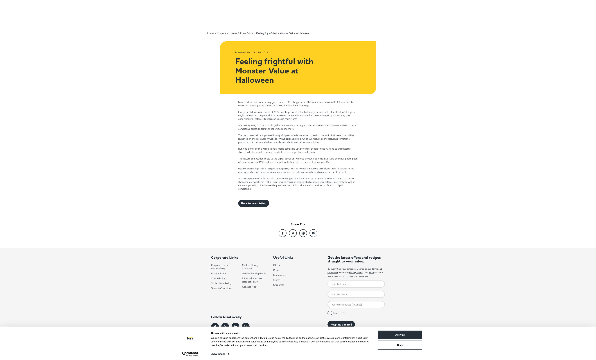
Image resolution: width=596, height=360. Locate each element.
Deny (400, 345)
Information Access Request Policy (252, 280)
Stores (276, 279)
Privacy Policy (218, 273)
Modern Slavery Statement (250, 266)
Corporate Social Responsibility (220, 266)
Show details (218, 354)
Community (279, 274)
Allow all (400, 334)
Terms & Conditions (221, 288)
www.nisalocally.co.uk (290, 138)
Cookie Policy (218, 278)
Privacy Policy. (356, 272)
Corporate (222, 33)
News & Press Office (242, 33)
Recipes (277, 269)
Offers (276, 265)
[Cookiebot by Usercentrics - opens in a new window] (190, 354)
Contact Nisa (249, 286)
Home (210, 33)
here (371, 272)
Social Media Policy (221, 283)
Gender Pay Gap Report (254, 273)
